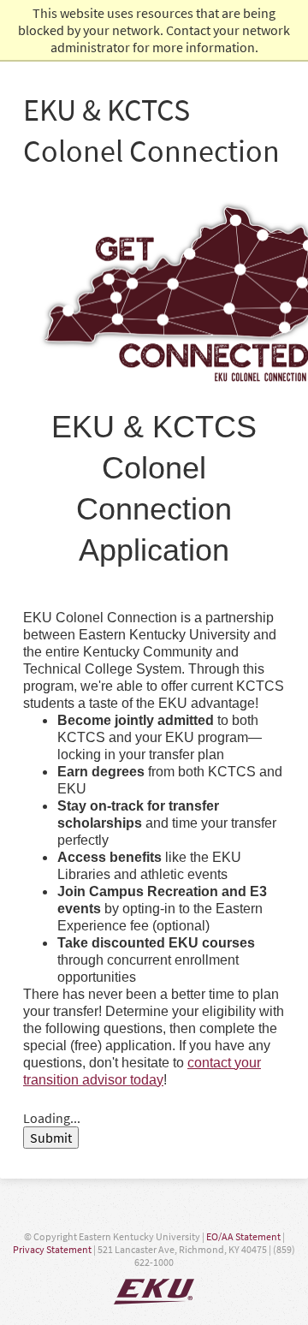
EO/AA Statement (243, 1236)
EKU (154, 1291)
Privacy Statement (52, 1249)
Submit (51, 1137)
